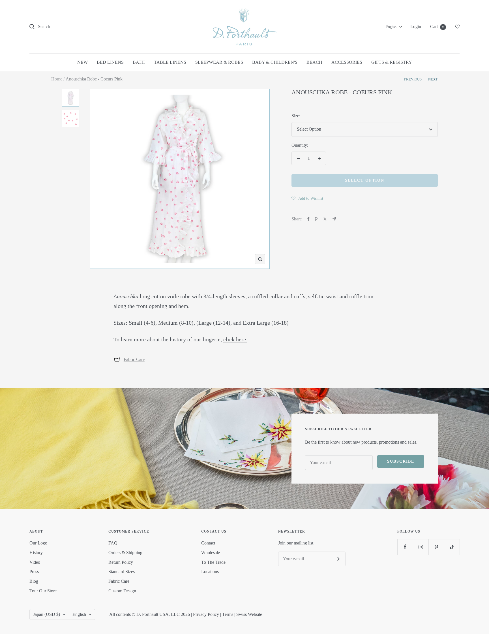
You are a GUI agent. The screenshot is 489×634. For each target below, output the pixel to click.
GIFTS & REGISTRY (391, 62)
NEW (82, 62)
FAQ (112, 543)
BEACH (314, 62)
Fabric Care (134, 359)
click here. (235, 339)
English (391, 27)
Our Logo (38, 543)
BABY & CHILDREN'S (274, 62)
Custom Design (122, 590)
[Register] (337, 559)
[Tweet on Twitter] (325, 219)
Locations (210, 571)
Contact (208, 543)
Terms (227, 614)
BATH (139, 62)
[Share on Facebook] (308, 219)
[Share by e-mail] (334, 219)
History (36, 552)
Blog (33, 581)
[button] (307, 198)
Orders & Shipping (125, 552)
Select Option (364, 180)
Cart (437, 26)
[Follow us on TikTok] (452, 547)
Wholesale (210, 552)
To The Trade (213, 562)
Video (34, 562)
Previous (413, 79)
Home (56, 78)
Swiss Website (249, 614)
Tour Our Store (43, 590)
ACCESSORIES (346, 62)
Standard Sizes (121, 571)
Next (433, 79)
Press (34, 571)
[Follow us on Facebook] (405, 547)
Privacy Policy (206, 614)
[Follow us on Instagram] (420, 547)
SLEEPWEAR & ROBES (219, 62)
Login (415, 26)
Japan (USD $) (46, 614)
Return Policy (120, 562)
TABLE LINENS (170, 62)
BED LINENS (110, 62)
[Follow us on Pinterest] (436, 547)
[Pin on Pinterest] (316, 219)
